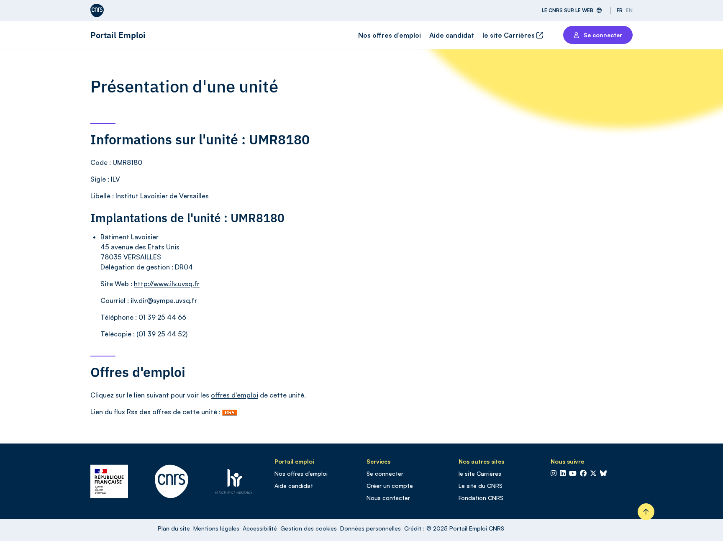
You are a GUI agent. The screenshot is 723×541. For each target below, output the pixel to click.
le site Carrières (509, 35)
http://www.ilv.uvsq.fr (167, 283)
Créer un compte (390, 485)
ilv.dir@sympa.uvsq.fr (164, 300)
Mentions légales (216, 528)
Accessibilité (260, 528)
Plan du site (174, 528)
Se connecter (385, 473)
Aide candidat (451, 35)
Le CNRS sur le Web (567, 10)
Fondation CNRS (481, 497)
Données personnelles (370, 528)
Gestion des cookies (308, 528)
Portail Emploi (118, 35)
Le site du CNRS (481, 485)
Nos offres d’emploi (389, 35)
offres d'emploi (234, 395)
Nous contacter (388, 497)
